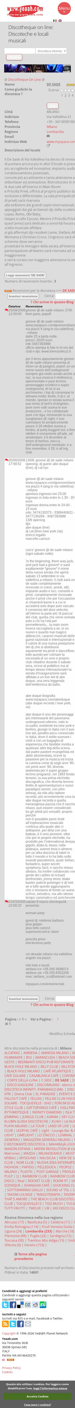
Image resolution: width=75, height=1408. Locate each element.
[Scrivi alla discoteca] (48, 135)
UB (47, 1208)
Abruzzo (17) (15, 1222)
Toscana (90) (15, 1240)
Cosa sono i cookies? (37, 1405)
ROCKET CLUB (39, 1180)
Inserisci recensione (23, 296)
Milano (52, 126)
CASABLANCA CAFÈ (44, 1075)
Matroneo (12, 1153)
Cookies (7, 1372)
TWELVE (35, 1208)
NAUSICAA (48, 1158)
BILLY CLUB (49, 1066)
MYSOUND (27, 1158)
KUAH (56, 1121)
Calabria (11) (61, 1222)
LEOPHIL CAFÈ (27, 1130)
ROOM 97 (60, 1180)
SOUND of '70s (57, 1190)
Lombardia (55, 131)
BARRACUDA (45, 1057)
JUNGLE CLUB (32, 1117)
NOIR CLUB (24, 1162)
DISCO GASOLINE (20, 1085)
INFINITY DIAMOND (47, 1112)
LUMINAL (65, 1135)
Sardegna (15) (61, 1236)
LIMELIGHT (25, 1135)
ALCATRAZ (12, 1053)
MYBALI (10, 1158)
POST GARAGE (47, 1171)
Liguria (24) (14, 1231)
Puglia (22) (38, 1236)
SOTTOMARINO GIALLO (25, 1190)
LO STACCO (46, 1135)
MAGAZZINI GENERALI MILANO (46, 1139)
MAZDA (29, 1153)
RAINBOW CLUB (34, 1176)
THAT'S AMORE (15, 1199)
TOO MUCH (54, 1203)
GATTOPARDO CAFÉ (41, 1107)
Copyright (9, 1333)
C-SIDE (46, 1080)
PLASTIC (26, 1171)
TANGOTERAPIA (48, 1194)
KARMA (52, 1117)
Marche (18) (65, 1231)
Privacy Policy (11, 1368)
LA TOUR (37, 1126)
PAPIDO (28, 1167)
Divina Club (23, 1094)
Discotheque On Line (24, 79)
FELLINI (35, 1098)
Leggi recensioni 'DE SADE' (25, 275)
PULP (8, 1176)
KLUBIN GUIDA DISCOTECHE (26, 1121)
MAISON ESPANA (17, 1149)
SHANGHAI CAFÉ (36, 1185)
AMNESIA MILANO (55, 1053)
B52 (29, 1057)
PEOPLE (65, 1167)
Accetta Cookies (37, 1396)
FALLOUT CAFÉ (15, 1098)
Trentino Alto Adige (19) (46, 1240)
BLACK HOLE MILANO (23, 1071)
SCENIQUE (12, 1185)
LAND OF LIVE (58, 1126)
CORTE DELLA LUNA (22, 1080)
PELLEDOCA (47, 1167)
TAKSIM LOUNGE (20, 1194)
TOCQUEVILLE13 (28, 1203)
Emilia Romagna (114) (22, 1226)
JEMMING (11, 1117)
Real (21, 1180)
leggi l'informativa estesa (50, 1388)
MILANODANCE (50, 1153)
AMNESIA (30, 1053)
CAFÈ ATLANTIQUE (57, 1071)
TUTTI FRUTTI (14, 1208)
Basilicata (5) (38, 1222)
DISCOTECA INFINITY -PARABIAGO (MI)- (34, 1089)
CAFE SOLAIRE (15, 1075)
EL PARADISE (45, 1094)
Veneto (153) (34, 1245)
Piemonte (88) (16, 1236)
